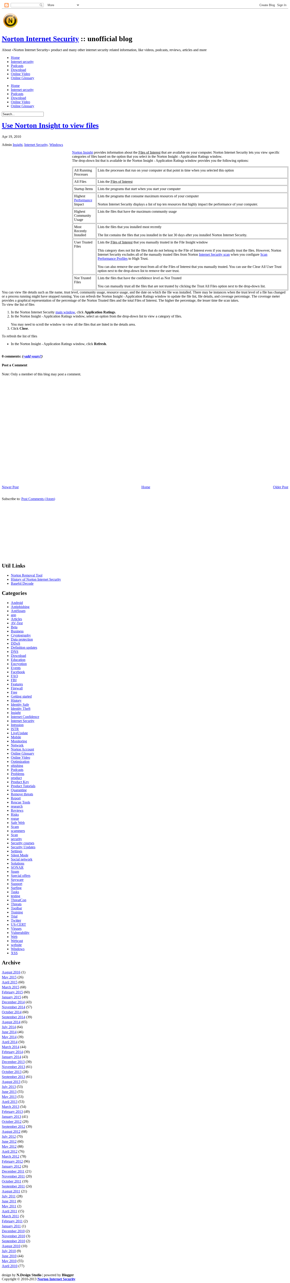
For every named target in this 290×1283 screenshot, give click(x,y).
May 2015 (9, 977)
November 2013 (13, 1067)
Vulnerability (20, 933)
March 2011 (10, 1216)
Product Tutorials (23, 786)
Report (16, 798)
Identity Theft (20, 709)
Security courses (22, 843)
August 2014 (11, 1022)
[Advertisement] (102, 19)
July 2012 (9, 1136)
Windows (56, 145)
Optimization (20, 761)
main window (65, 312)
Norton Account (22, 749)
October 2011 (11, 1181)
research (17, 806)
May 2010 (9, 1261)
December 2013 (13, 1062)
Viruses (16, 928)
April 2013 (9, 1102)
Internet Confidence (25, 717)
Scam (15, 827)
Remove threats (22, 794)
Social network (21, 859)
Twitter (16, 920)
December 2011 (13, 1171)
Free (14, 692)
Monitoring (19, 741)
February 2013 (12, 1112)
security (16, 839)
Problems (17, 774)
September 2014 (13, 1017)
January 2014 (11, 1057)
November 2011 (13, 1176)
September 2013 (13, 1077)
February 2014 (12, 1052)
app (13, 615)
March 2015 (10, 987)
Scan (14, 835)
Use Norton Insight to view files (50, 125)
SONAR (17, 867)
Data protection (22, 639)
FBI (14, 680)
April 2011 (9, 1211)
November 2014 (13, 1007)
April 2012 (9, 1151)
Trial (14, 916)
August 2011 (11, 1191)
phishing (17, 766)
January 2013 (11, 1116)
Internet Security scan (214, 254)
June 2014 (9, 1032)
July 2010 (9, 1251)
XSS (14, 953)
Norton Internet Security (40, 39)
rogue (15, 818)
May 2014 (9, 1037)
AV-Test (17, 623)
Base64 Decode (22, 583)
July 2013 (9, 1087)
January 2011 (11, 1226)
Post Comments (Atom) (38, 499)
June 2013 (9, 1092)
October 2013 (12, 1072)
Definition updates (24, 647)
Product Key (20, 782)
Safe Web (18, 823)
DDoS (15, 643)
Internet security (22, 62)
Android (17, 603)
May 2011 (9, 1206)
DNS (14, 651)
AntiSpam (18, 611)
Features (17, 684)
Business (17, 631)
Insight (17, 145)
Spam (15, 871)
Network (17, 745)
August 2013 (11, 1082)
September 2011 (13, 1186)
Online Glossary (22, 78)
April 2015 (9, 982)
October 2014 (12, 1012)
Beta (14, 627)
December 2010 (13, 1231)
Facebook (18, 672)
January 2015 (11, 997)
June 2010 (9, 1256)
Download (18, 70)
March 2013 (10, 1107)
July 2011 (9, 1196)
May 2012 (9, 1146)
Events (16, 668)
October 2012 (12, 1121)
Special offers (20, 876)
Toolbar (16, 908)
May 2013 (9, 1097)
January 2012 (11, 1166)
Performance (83, 200)
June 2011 (9, 1201)
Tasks (15, 892)
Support (16, 884)
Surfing (16, 888)
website (16, 945)
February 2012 (12, 1161)
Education (18, 660)
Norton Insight (82, 152)
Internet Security (36, 145)
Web (14, 937)
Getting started (21, 696)
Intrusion (17, 725)
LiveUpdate (19, 733)
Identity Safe (20, 704)
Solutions (17, 863)
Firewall (17, 688)
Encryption (19, 664)
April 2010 (9, 1266)
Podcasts (17, 66)
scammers (18, 831)
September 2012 (13, 1126)
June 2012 (9, 1141)
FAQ (14, 676)
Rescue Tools (20, 802)
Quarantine (19, 790)
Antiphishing (20, 607)
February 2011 (12, 1221)
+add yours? (32, 356)
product (16, 778)
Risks (15, 814)
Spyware (17, 880)
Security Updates (23, 847)
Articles (16, 619)
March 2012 (10, 1156)
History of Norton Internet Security (36, 579)
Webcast (17, 941)
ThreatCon (18, 900)
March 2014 (10, 1047)
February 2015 (12, 992)
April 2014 (9, 1042)
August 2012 (11, 1131)
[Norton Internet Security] (10, 28)
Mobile (16, 737)
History (16, 700)
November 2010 (13, 1236)
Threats (16, 904)
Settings (16, 851)
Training (17, 912)
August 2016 (11, 972)
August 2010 (11, 1246)
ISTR (15, 729)
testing (15, 896)
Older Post (280, 487)
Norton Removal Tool (26, 575)
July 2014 (9, 1027)
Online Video (20, 74)
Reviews (17, 810)
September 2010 (13, 1241)
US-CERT (18, 924)
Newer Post (10, 487)
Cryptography (21, 635)
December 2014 (13, 1002)
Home (15, 58)
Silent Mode (19, 855)
